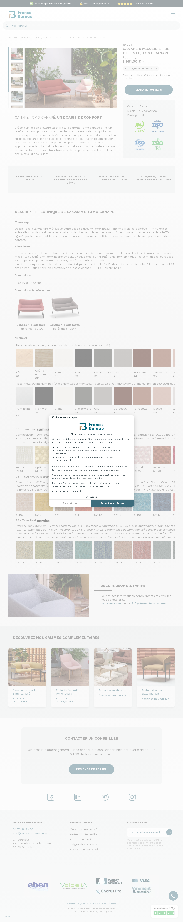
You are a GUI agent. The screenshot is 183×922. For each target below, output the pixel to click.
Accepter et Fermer (112, 503)
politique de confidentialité (66, 491)
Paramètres (70, 503)
